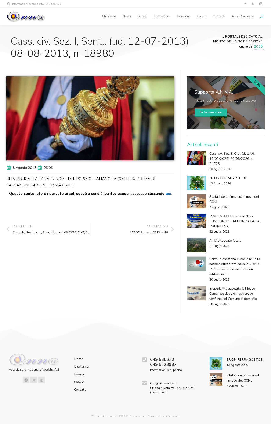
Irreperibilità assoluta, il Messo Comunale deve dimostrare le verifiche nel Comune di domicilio (233, 293)
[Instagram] (41, 380)
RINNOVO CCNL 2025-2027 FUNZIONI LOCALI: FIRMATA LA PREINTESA (234, 221)
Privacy (79, 374)
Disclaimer (82, 367)
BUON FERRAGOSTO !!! (227, 178)
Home (78, 359)
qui (168, 193)
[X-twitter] (33, 380)
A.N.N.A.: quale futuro (225, 240)
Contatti (80, 390)
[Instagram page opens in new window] (261, 4)
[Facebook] (26, 380)
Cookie (79, 382)
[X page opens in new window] (253, 4)
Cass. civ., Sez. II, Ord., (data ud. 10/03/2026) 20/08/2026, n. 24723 (232, 158)
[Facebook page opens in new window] (245, 4)
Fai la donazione (211, 112)
